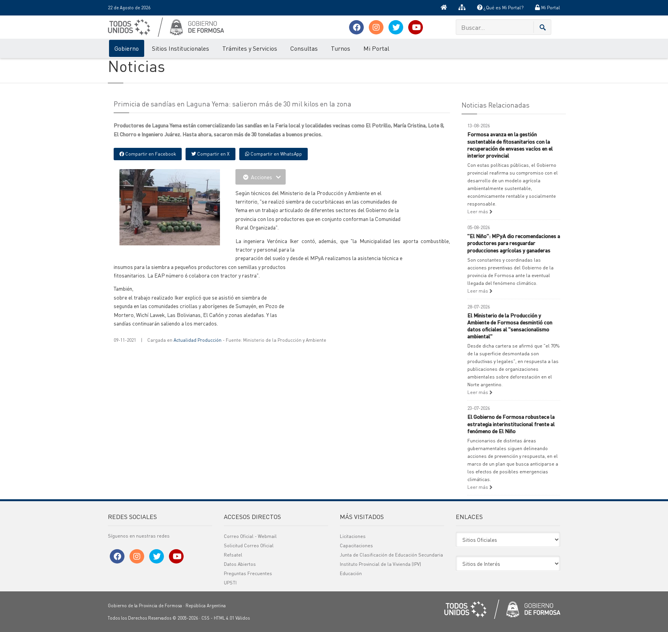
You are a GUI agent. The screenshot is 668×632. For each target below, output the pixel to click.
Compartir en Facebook (150, 154)
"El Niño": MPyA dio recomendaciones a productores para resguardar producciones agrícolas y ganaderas (513, 242)
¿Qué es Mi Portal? (502, 7)
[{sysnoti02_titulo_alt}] (187, 206)
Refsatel (233, 555)
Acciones (261, 176)
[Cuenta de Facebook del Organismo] (356, 27)
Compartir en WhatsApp (275, 154)
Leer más (478, 211)
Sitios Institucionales (180, 48)
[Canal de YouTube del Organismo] (415, 27)
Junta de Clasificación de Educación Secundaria (391, 555)
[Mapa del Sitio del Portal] (462, 7)
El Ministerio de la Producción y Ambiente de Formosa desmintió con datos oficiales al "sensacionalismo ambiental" (509, 326)
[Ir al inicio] (444, 7)
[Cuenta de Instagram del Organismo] (376, 27)
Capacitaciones (356, 545)
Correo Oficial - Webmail (250, 536)
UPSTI (230, 583)
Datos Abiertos (240, 564)
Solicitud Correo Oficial (249, 545)
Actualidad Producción (198, 340)
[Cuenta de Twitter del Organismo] (396, 27)
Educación (351, 573)
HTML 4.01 (224, 618)
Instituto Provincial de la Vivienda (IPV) (380, 564)
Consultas (304, 48)
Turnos (340, 48)
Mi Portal (550, 7)
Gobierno (126, 48)
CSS (205, 618)
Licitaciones (353, 536)
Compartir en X (213, 154)
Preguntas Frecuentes (248, 573)
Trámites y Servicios (249, 48)
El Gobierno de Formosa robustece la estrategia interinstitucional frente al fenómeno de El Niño (511, 423)
